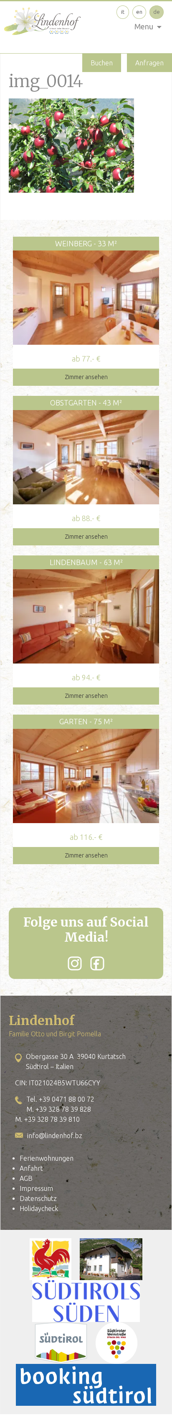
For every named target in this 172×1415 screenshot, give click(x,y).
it (122, 12)
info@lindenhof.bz (54, 1135)
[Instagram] (74, 963)
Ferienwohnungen (46, 1158)
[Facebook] (97, 963)
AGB (26, 1178)
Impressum (36, 1188)
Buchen (102, 63)
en (139, 12)
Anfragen (149, 63)
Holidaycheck (39, 1208)
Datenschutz (38, 1198)
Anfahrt (31, 1168)
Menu (143, 26)
